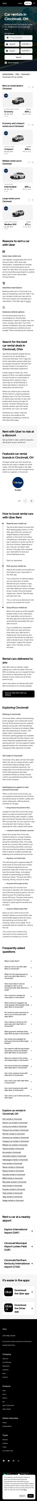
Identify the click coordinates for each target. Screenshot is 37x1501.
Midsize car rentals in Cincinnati (14, 1145)
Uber (4, 3)
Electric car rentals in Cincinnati (14, 1123)
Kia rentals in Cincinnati (11, 1152)
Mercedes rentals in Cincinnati (14, 1182)
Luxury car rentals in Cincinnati (14, 1126)
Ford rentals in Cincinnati (12, 1163)
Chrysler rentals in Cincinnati (13, 1189)
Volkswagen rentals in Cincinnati (15, 1160)
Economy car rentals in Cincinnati (15, 1138)
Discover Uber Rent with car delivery (16, 694)
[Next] (31, 501)
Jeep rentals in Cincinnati (12, 1197)
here (25, 1490)
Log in (20, 3)
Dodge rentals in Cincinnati (13, 1200)
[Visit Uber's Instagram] (13, 1460)
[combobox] (20, 37)
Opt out (22, 1496)
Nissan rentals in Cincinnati (13, 1167)
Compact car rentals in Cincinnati (15, 1141)
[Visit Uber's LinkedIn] (3, 1460)
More (6, 29)
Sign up (28, 3)
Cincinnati (25, 74)
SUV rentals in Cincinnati (12, 1119)
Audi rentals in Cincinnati (12, 1186)
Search (18, 57)
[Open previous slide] (29, 87)
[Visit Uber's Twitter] (18, 1460)
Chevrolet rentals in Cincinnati (14, 1156)
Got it (30, 1496)
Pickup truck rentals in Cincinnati (15, 1130)
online (28, 301)
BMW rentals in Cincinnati (12, 1178)
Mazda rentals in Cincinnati (13, 1171)
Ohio (17, 74)
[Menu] (34, 3)
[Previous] (25, 501)
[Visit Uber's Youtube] (8, 1460)
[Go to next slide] (32, 87)
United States (7, 74)
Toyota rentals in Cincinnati (13, 1149)
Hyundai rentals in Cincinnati (13, 1175)
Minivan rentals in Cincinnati (13, 1134)
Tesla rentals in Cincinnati (12, 1193)
